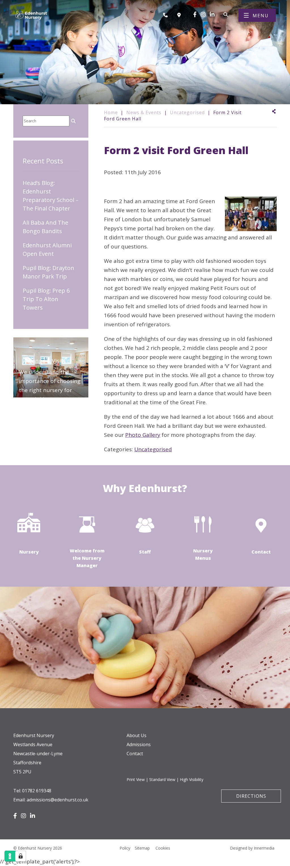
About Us (136, 735)
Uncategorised (153, 449)
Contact (135, 753)
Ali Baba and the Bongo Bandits (45, 227)
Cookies (162, 848)
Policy (125, 848)
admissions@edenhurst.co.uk (57, 800)
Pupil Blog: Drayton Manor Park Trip (48, 272)
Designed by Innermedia (252, 848)
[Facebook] (195, 14)
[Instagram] (203, 14)
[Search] (225, 14)
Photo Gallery (142, 435)
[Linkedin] (212, 14)
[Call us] (167, 15)
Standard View (162, 779)
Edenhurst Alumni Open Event (47, 249)
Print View (136, 779)
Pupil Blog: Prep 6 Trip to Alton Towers (46, 299)
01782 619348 (36, 791)
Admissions (139, 744)
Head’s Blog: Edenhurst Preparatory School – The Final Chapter (50, 195)
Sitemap (142, 848)
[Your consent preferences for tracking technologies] (20, 856)
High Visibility (191, 779)
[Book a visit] (180, 15)
